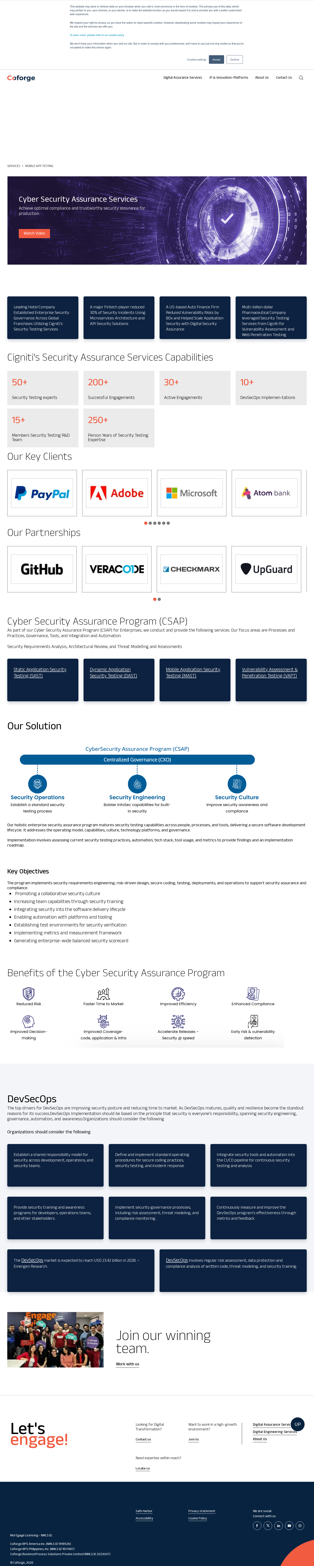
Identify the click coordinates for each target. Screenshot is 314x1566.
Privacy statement (201, 1511)
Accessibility (144, 1519)
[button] (145, 523)
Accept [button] (216, 59)
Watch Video (34, 234)
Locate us (143, 1469)
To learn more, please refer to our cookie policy (97, 35)
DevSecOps (32, 1261)
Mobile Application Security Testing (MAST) (193, 673)
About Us (262, 78)
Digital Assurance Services (182, 78)
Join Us (193, 1440)
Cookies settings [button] (196, 59)
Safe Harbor (144, 1511)
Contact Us (284, 78)
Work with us (127, 1364)
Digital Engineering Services (275, 1432)
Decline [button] (234, 59)
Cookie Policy (197, 1519)
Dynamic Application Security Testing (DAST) (113, 673)
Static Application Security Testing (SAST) (40, 673)
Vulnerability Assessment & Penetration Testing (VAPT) (270, 673)
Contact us (143, 1440)
